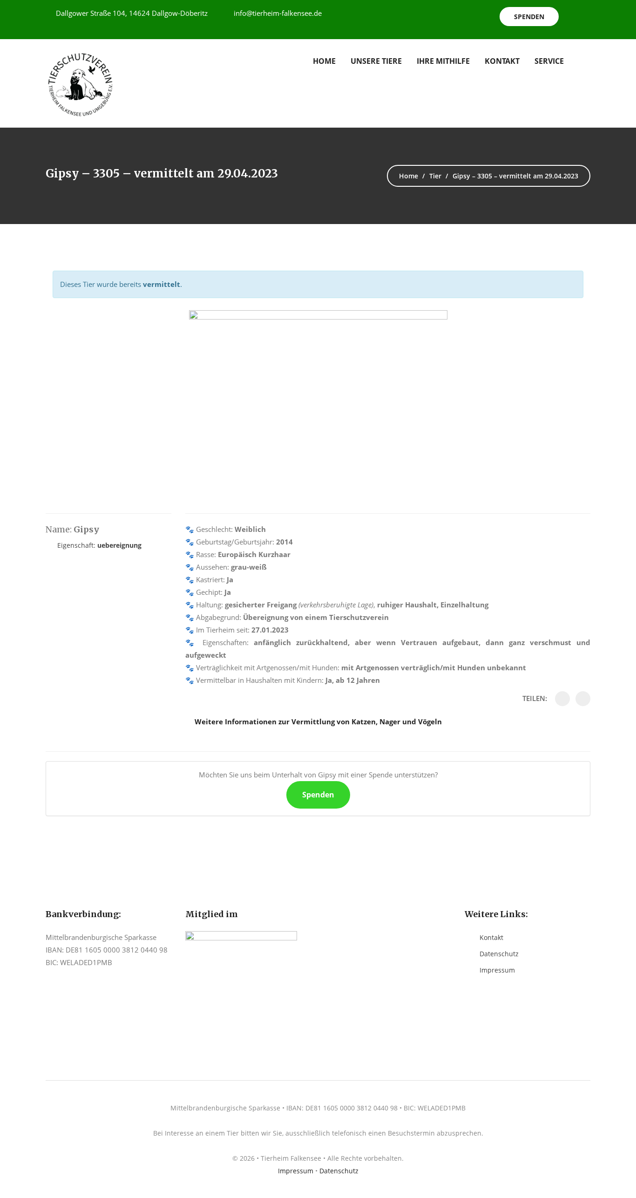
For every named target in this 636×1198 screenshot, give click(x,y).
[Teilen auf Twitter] (582, 698)
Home (324, 61)
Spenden (529, 16)
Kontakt (502, 61)
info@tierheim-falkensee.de (278, 13)
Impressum (497, 970)
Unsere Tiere (376, 61)
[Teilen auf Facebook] (562, 698)
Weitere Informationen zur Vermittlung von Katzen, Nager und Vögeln (318, 721)
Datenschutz (499, 953)
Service (549, 61)
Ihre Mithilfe (443, 61)
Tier (435, 175)
